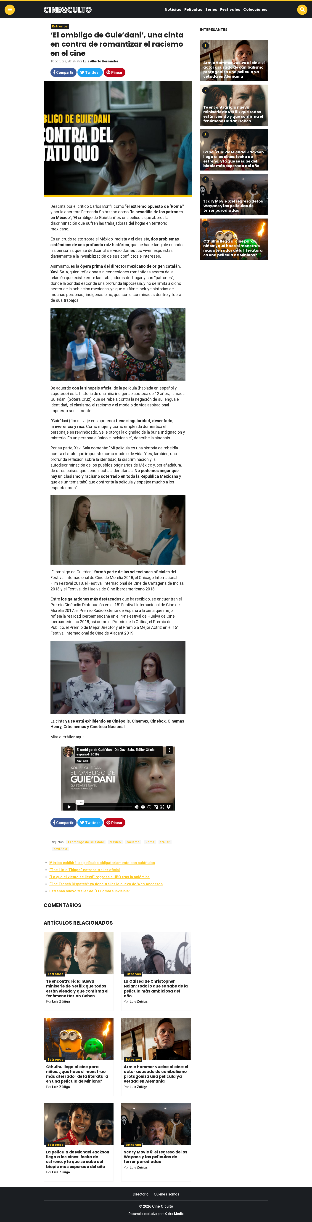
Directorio (140, 1194)
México (115, 842)
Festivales (230, 9)
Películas (193, 9)
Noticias (173, 9)
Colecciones (255, 9)
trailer (165, 842)
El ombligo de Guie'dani (86, 842)
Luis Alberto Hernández (101, 61)
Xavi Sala (60, 849)
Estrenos (60, 26)
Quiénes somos (166, 1194)
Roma (149, 842)
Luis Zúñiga (61, 1001)
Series (211, 9)
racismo (133, 842)
